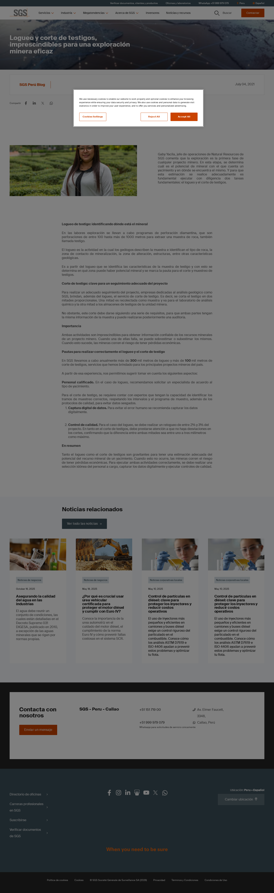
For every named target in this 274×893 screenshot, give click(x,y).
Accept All (184, 116)
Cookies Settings (93, 116)
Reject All (154, 116)
